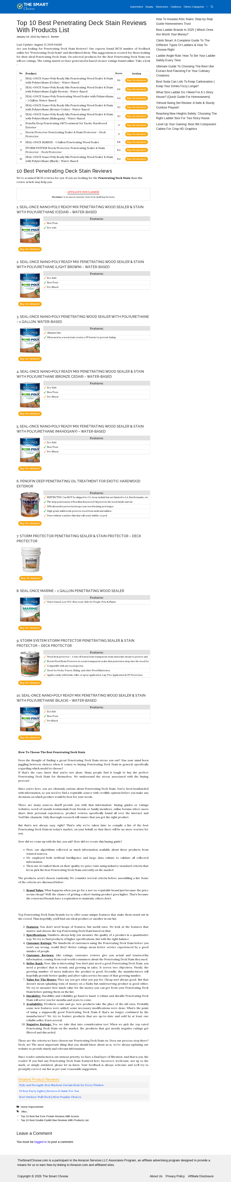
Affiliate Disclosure (201, 1176)
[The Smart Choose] (33, 7)
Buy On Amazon (136, 80)
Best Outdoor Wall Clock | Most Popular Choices (50, 1097)
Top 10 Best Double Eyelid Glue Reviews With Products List (55, 1120)
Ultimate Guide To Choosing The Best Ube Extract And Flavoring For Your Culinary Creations (185, 71)
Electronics (162, 6)
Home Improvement (32, 1106)
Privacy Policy (175, 1176)
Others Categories (194, 6)
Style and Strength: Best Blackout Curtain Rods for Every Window (61, 1085)
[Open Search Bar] (212, 7)
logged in (40, 1142)
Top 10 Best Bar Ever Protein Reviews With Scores (50, 1116)
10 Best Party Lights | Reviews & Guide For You (49, 1091)
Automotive (136, 6)
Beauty (149, 6)
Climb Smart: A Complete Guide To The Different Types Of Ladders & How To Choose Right (183, 45)
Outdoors (176, 6)
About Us (156, 1176)
